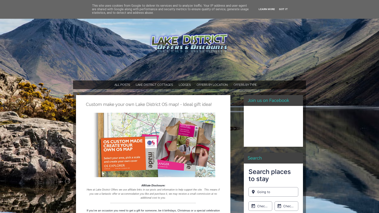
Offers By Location (212, 85)
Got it (283, 9)
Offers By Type (245, 85)
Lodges (185, 85)
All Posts (122, 85)
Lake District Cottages (154, 85)
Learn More (267, 9)
